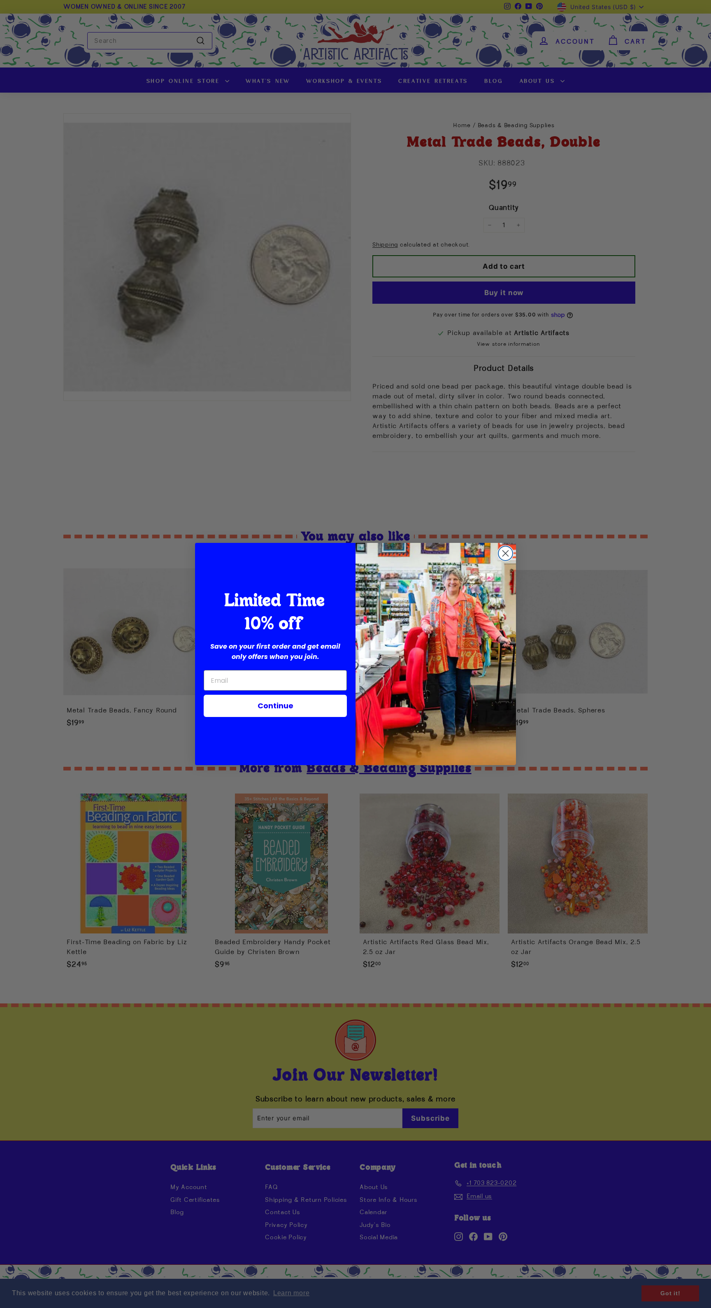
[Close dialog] (505, 553)
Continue (275, 706)
